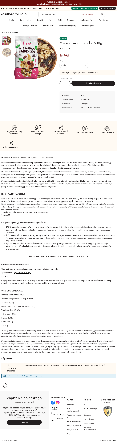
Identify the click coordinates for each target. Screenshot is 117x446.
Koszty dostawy (89, 423)
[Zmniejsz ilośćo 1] (61, 83)
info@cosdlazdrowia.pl (24, 8)
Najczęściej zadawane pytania (90, 428)
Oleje (50, 20)
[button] (15, 54)
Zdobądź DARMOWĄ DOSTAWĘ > (84, 8)
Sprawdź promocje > (107, 8)
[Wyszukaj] (102, 14)
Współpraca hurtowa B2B (74, 416)
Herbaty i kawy (48, 25)
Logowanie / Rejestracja (88, 414)
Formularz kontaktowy (54, 408)
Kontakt (35, 8)
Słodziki (40, 20)
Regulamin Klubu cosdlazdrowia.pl (50, 8)
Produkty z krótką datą (67, 25)
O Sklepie (70, 404)
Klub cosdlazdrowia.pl (73, 410)
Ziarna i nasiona (25, 20)
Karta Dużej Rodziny (74, 421)
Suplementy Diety (86, 20)
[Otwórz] (74, 65)
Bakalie (11, 20)
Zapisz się (24, 422)
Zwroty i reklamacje (90, 409)
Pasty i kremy (103, 20)
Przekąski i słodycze (30, 25)
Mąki (59, 20)
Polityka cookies (72, 430)
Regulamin (70, 434)
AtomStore (112, 440)
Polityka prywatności (74, 425)
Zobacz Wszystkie (87, 25)
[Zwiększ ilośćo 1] (68, 83)
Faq (85, 404)
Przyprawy (71, 20)
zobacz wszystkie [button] (95, 108)
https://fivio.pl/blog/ (22, 272)
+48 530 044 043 (8, 8)
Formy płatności (89, 419)
